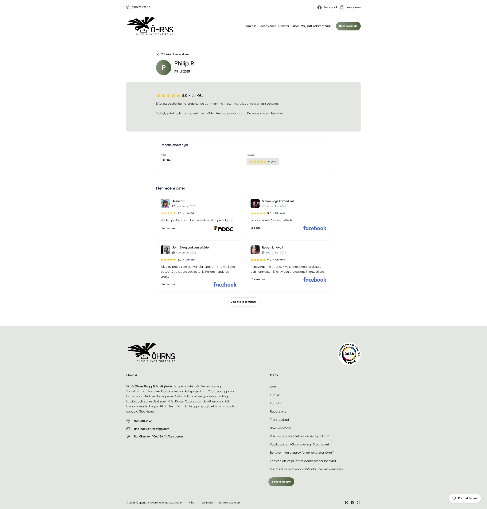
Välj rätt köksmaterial (316, 26)
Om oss (251, 26)
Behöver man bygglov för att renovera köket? (302, 452)
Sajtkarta (207, 502)
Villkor (192, 502)
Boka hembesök (281, 481)
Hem (273, 387)
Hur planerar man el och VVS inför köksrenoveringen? (307, 469)
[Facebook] (314, 228)
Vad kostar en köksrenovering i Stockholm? (299, 444)
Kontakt (275, 403)
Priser (295, 26)
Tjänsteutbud (279, 419)
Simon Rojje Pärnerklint (278, 201)
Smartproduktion (229, 502)
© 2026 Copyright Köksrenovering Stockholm (154, 502)
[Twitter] (358, 502)
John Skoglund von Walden (191, 247)
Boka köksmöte (348, 26)
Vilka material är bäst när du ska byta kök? (299, 436)
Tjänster (283, 26)
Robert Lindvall (272, 247)
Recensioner (267, 26)
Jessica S (178, 201)
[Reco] (225, 228)
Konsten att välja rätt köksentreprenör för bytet (303, 461)
